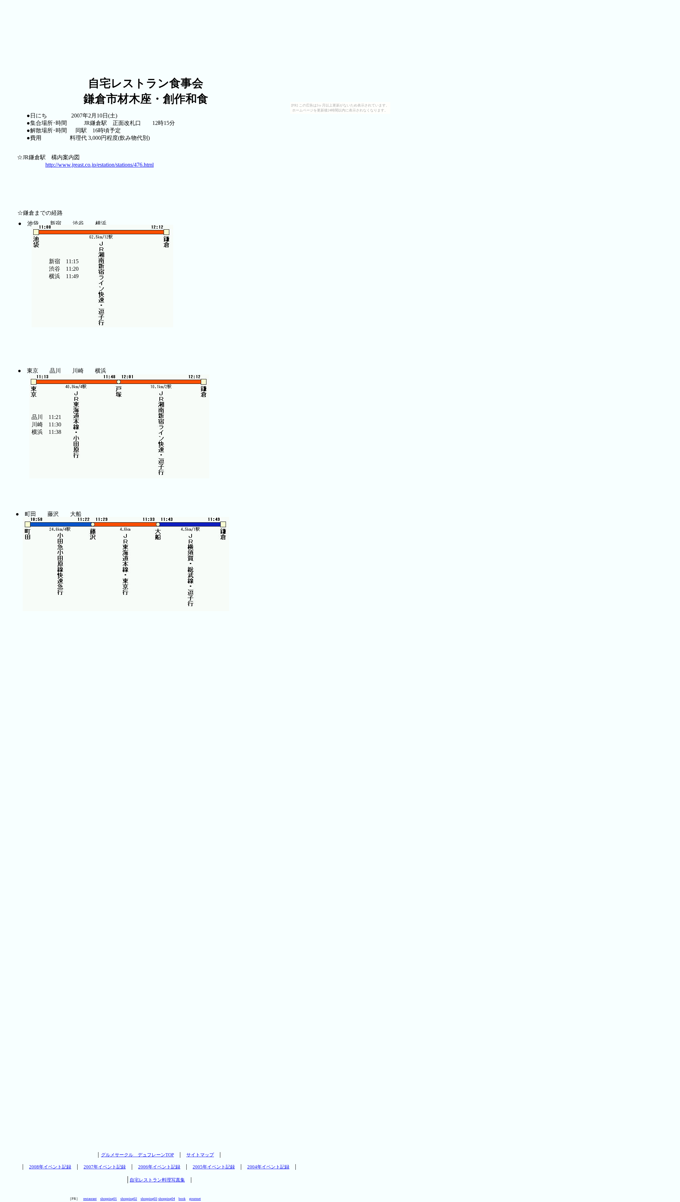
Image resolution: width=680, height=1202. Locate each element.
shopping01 (108, 1199)
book (182, 1199)
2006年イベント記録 (159, 1166)
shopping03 (149, 1199)
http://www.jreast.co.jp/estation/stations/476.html (99, 165)
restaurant (90, 1199)
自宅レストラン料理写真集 (157, 1180)
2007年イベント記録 (105, 1166)
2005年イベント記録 (214, 1166)
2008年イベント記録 (50, 1166)
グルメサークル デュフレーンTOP (137, 1154)
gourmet (195, 1199)
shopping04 (166, 1199)
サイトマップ (200, 1154)
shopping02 (128, 1199)
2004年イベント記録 (268, 1166)
